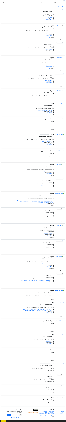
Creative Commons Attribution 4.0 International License (32, 412)
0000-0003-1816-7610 (49, 312)
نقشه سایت (62, 416)
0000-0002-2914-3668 (49, 35)
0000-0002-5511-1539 (49, 283)
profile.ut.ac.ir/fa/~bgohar (48, 80)
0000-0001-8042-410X (48, 218)
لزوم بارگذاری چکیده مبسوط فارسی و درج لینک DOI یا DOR (46, 416)
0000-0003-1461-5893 (49, 235)
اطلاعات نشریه (54, 2)
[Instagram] (20, 417)
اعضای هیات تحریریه (61, 413)
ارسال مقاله (62, 414)
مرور (59, 2)
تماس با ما (36, 2)
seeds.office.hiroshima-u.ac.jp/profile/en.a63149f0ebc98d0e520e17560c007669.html (39, 64)
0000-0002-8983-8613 (49, 66)
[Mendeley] (14, 417)
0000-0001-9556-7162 (49, 112)
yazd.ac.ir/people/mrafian (48, 341)
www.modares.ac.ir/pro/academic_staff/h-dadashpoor (44, 32)
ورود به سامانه (9, 2)
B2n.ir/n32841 (50, 17)
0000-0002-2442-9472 (49, 144)
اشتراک (9, 415)
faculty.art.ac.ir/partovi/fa (48, 97)
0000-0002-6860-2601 (49, 52)
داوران (41, 2)
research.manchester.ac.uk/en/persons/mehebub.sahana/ (44, 327)
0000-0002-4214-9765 (49, 343)
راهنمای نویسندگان (47, 2)
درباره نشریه (62, 412)
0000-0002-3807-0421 (49, 19)
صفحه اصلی (63, 2)
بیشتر (61, 39)
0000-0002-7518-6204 (49, 188)
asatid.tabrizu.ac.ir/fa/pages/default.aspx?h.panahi (45, 125)
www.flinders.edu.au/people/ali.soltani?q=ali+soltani (44, 215)
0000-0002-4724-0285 (49, 173)
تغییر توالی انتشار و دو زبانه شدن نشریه (48, 411)
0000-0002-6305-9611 (49, 249)
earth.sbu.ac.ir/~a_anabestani (48, 233)
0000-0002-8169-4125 (49, 358)
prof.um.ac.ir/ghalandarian (48, 49)
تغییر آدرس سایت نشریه (50, 418)
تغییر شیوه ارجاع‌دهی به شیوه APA (47, 412)
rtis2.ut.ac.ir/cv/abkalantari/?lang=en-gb (46, 185)
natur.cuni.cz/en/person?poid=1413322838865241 (45, 110)
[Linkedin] (18, 417)
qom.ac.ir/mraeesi (49, 356)
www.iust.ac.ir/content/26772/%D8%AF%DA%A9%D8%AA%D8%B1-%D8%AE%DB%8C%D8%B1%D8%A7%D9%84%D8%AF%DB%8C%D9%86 (33, 280)
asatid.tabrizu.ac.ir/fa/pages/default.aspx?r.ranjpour (44, 171)
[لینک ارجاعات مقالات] (49, 22)
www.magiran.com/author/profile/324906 (46, 141)
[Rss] (12, 417)
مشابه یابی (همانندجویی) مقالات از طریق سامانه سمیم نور (46, 414)
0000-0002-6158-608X (48, 127)
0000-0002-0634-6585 (49, 82)
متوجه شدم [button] (3, 420)
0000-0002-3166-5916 (49, 329)
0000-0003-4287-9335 (49, 99)
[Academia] (16, 417)
